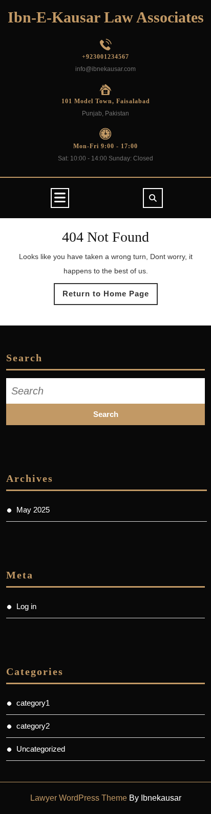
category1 (33, 703)
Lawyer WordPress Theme (78, 798)
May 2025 (33, 509)
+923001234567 (105, 56)
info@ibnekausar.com (105, 69)
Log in (26, 606)
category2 (33, 726)
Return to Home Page (110, 297)
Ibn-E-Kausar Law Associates (106, 17)
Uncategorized (40, 749)
